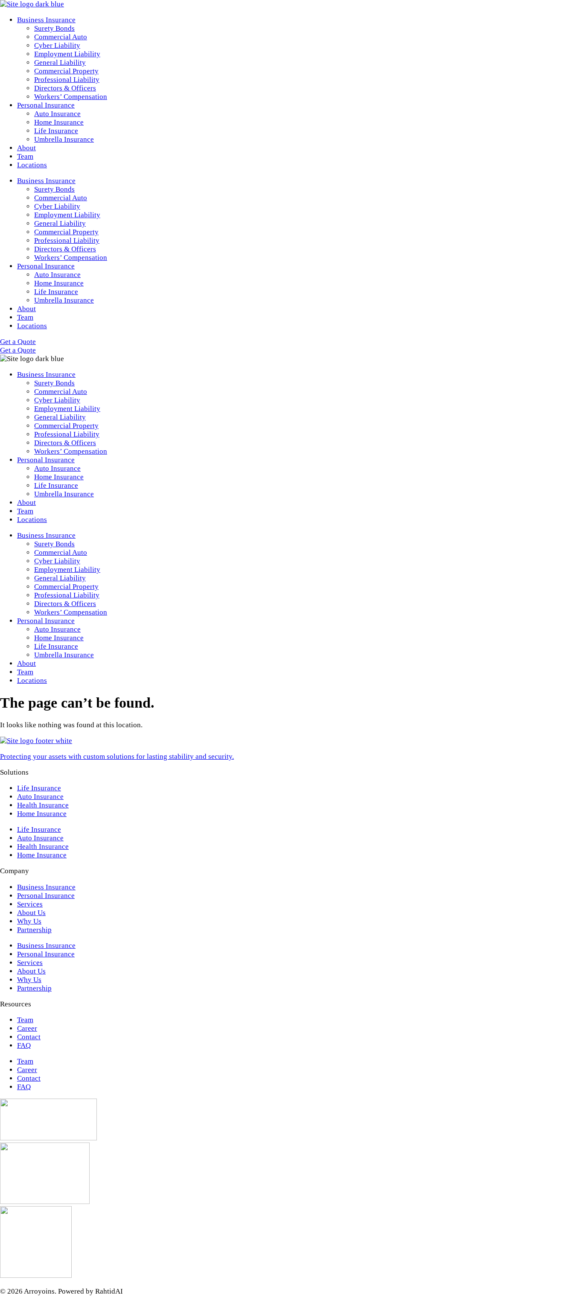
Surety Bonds (54, 28)
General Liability (60, 62)
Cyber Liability (57, 45)
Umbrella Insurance (64, 139)
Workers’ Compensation (70, 97)
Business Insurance (46, 20)
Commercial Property (66, 71)
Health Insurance (43, 805)
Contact (29, 1037)
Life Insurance (56, 131)
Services (30, 904)
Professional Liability (66, 80)
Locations (32, 165)
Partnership (34, 930)
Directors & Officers (65, 88)
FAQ (24, 1045)
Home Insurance (59, 122)
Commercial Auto (60, 37)
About (26, 148)
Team (25, 156)
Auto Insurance (57, 114)
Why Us (29, 921)
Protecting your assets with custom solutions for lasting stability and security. (117, 756)
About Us (31, 913)
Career (27, 1028)
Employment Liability (67, 54)
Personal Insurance (46, 105)
